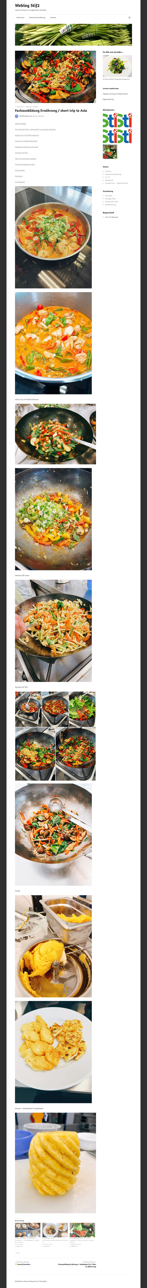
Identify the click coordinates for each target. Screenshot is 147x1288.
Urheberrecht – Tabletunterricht (116, 183)
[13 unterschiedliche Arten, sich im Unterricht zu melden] (125, 136)
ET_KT (107, 177)
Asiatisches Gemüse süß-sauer (26, 147)
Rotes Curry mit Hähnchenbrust (27, 135)
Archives (53, 17)
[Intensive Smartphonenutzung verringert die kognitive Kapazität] (110, 136)
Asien (18, 1253)
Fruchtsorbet (20, 182)
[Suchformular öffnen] (129, 17)
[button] (28, 709)
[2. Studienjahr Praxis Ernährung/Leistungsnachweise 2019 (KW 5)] (55, 1230)
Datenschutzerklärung (37, 17)
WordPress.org (110, 204)
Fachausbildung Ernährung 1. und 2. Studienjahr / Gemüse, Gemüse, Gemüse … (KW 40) (82, 1240)
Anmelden (108, 195)
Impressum (20, 17)
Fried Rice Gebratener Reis (25, 164)
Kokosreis (18, 176)
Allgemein (29, 107)
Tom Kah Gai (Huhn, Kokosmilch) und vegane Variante (35, 129)
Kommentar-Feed (111, 201)
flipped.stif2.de (108, 99)
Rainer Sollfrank (38, 116)
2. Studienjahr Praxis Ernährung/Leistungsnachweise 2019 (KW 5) (55, 1240)
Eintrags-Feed (110, 198)
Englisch (35, 107)
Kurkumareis (20, 170)
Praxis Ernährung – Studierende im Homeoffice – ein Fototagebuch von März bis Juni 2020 (27, 1240)
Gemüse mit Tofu (21, 152)
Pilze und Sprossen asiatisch (25, 158)
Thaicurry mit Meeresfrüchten (26, 141)
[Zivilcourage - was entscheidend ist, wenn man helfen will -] (125, 120)
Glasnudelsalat (20, 123)
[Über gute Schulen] (110, 120)
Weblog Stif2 (27, 5)
